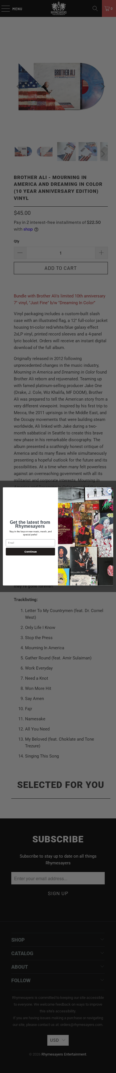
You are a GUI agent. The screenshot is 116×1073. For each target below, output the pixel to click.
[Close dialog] (109, 491)
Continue (30, 551)
